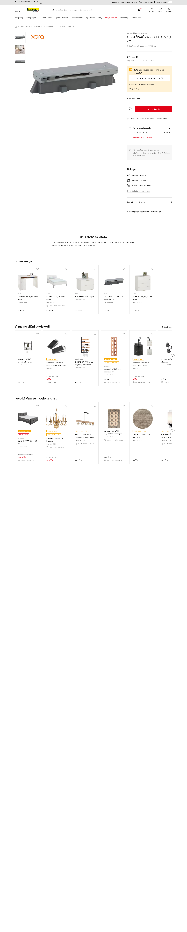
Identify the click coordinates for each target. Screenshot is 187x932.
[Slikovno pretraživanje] (139, 10)
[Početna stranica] (16, 27)
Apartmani (90, 18)
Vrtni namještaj (77, 18)
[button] (20, 37)
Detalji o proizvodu (136, 202)
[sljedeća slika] (172, 356)
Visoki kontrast (161, 2)
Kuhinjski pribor (32, 18)
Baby (100, 18)
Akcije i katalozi (111, 18)
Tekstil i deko (46, 18)
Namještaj (19, 18)
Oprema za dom (61, 18)
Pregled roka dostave (142, 137)
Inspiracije (124, 18)
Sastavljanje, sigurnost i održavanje (144, 211)
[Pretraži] (53, 10)
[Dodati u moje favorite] (130, 109)
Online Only (136, 18)
